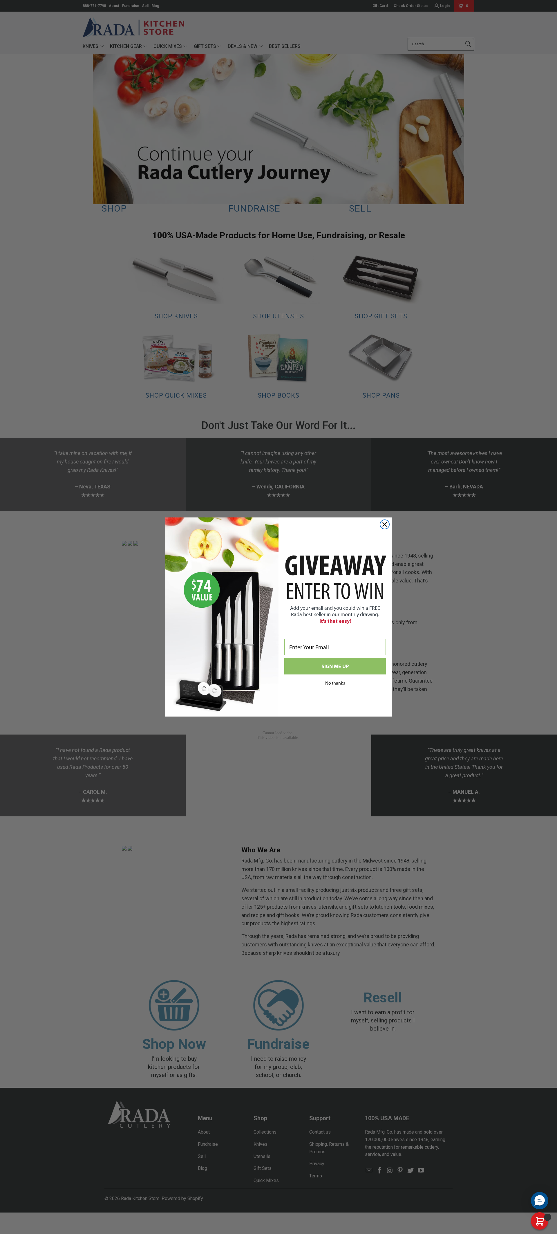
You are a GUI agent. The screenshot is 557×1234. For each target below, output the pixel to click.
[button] (539, 1200)
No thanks (335, 683)
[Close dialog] (384, 524)
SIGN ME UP (335, 666)
